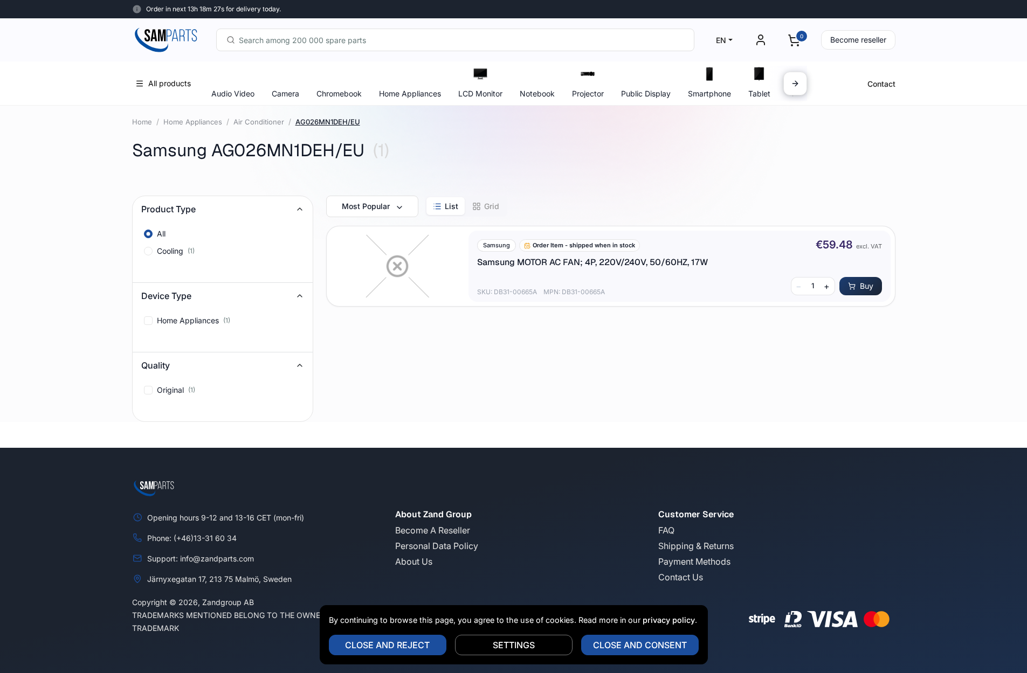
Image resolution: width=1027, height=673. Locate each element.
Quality (155, 365)
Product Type (168, 209)
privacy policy (669, 620)
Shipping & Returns (696, 545)
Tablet (759, 93)
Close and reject (387, 645)
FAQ (666, 530)
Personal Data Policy (436, 545)
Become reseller (858, 39)
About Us (413, 561)
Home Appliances (410, 93)
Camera (285, 93)
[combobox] (455, 40)
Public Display (646, 93)
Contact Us (680, 577)
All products (169, 83)
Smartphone (709, 93)
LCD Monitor (480, 93)
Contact (881, 83)
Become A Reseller (432, 530)
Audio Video (232, 93)
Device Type (166, 296)
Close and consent (640, 645)
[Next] (795, 83)
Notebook (537, 93)
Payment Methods (694, 561)
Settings (514, 645)
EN (721, 40)
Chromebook (339, 93)
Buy (866, 285)
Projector (588, 93)
